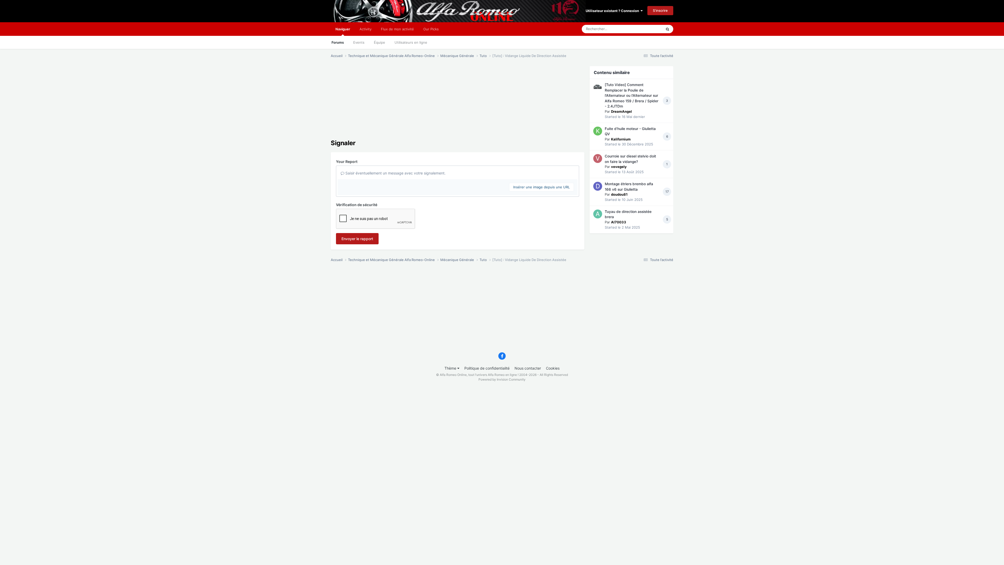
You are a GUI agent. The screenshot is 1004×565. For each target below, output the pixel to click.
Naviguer (342, 29)
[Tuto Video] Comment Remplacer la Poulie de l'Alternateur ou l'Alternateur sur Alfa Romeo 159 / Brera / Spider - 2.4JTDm (631, 95)
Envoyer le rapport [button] (357, 238)
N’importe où (645, 29)
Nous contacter (528, 368)
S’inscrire (660, 10)
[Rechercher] (667, 29)
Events (358, 42)
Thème (450, 368)
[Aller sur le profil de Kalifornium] (597, 131)
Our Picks (431, 29)
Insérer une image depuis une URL (541, 187)
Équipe (379, 42)
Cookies (553, 368)
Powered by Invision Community (502, 379)
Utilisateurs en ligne (411, 42)
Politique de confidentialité (487, 368)
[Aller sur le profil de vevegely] (597, 158)
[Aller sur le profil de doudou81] (597, 186)
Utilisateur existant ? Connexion (613, 11)
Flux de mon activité (397, 29)
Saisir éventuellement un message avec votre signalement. (395, 173)
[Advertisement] (426, 102)
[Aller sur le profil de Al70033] (597, 214)
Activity (366, 29)
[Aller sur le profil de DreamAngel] (597, 87)
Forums (338, 42)
